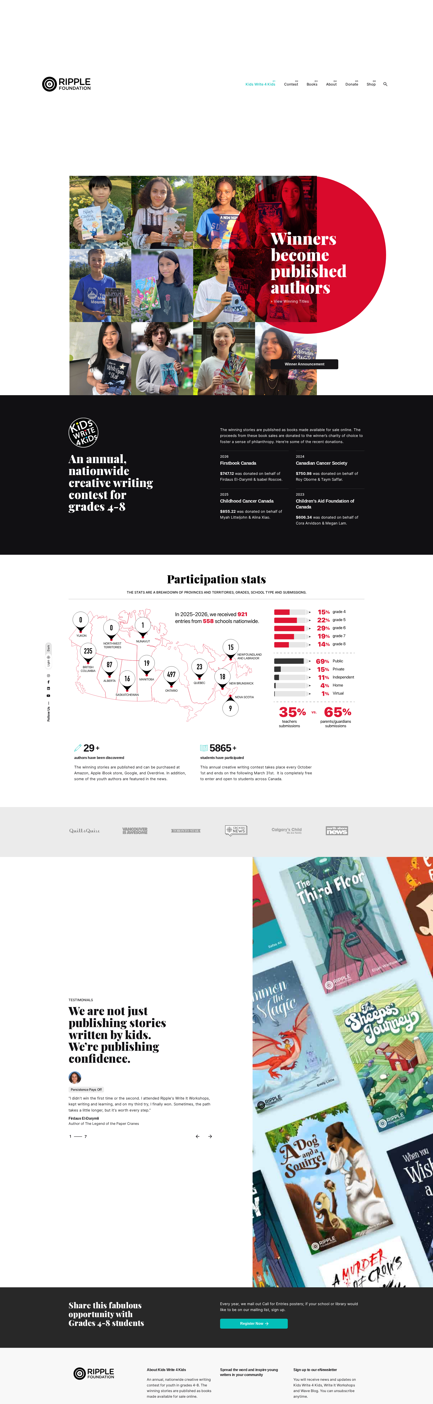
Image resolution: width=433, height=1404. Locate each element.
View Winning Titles (291, 301)
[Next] (210, 1136)
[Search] (385, 84)
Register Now (251, 1323)
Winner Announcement (304, 364)
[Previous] (197, 1136)
